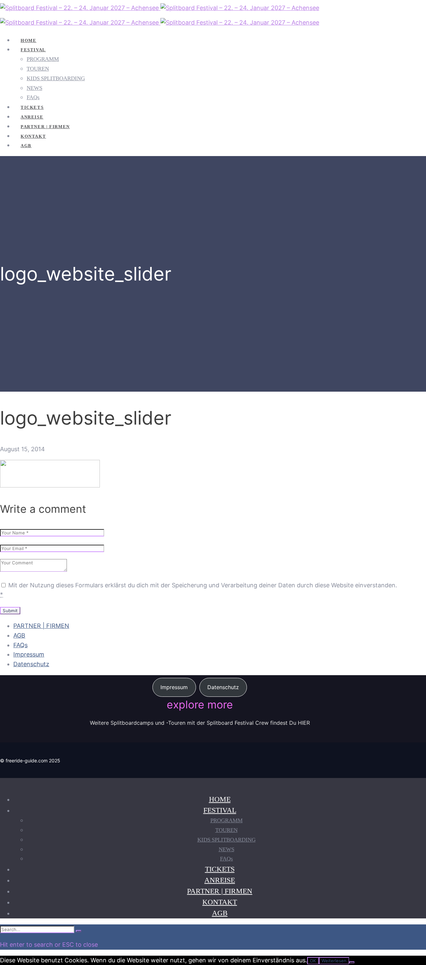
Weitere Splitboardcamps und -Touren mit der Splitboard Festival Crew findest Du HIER (200, 722)
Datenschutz (31, 664)
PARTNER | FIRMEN (41, 625)
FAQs (20, 645)
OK (313, 960)
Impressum (28, 654)
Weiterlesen (333, 960)
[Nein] (351, 962)
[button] (174, 687)
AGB (19, 635)
